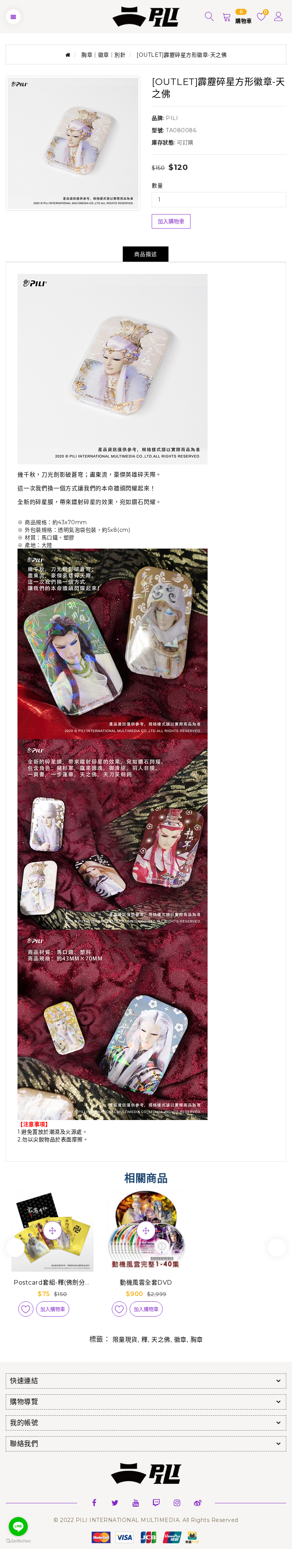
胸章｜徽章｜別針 (103, 54)
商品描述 (145, 254)
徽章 (180, 1339)
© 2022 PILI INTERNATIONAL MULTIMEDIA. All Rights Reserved (146, 1520)
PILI (172, 118)
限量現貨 (125, 1339)
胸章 (196, 1339)
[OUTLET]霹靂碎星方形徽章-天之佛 (181, 54)
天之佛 (160, 1339)
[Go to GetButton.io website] (18, 1541)
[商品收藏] (26, 1309)
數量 (157, 185)
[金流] (146, 1536)
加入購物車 (171, 221)
